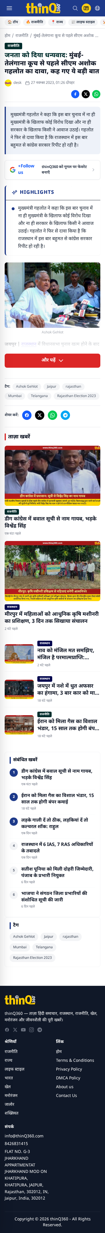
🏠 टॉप (13, 22)
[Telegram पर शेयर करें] (65, 415)
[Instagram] (31, 1029)
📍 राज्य (57, 22)
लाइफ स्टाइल (14, 1069)
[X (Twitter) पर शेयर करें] (86, 94)
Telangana (39, 396)
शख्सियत (11, 1113)
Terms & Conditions (75, 1061)
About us (65, 1087)
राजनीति (21, 36)
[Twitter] (15, 1029)
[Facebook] (7, 1029)
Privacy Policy (69, 1069)
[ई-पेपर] (86, 8)
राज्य (8, 1061)
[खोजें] (75, 8)
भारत (9, 1078)
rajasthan (73, 386)
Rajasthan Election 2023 (76, 396)
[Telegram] (39, 1029)
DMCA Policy (68, 1078)
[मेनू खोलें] (9, 8)
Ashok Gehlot (27, 386)
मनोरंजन (11, 1096)
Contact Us (66, 1096)
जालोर (9, 1105)
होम (7, 36)
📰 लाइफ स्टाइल (83, 22)
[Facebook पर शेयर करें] (75, 94)
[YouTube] (23, 1029)
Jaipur (51, 386)
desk (17, 82)
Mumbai (15, 396)
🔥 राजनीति (34, 22)
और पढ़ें (48, 360)
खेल (7, 1087)
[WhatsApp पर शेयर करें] (96, 94)
